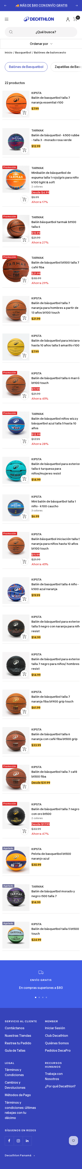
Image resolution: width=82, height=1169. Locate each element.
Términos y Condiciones (14, 1072)
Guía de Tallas (15, 1050)
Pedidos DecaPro (58, 1050)
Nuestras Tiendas (18, 1036)
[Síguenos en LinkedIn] (27, 1140)
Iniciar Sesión (55, 1028)
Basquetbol (23, 52)
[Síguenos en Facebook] (9, 1140)
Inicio (8, 52)
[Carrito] (75, 19)
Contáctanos (14, 1028)
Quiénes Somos (57, 1043)
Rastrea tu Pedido (18, 1043)
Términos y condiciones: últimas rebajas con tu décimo (20, 1110)
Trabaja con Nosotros (54, 1076)
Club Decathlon (56, 1036)
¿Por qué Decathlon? (60, 1086)
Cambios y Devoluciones (15, 1085)
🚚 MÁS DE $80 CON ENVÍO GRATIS (41, 5)
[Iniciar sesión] (67, 18)
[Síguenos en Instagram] (18, 1140)
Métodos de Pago (18, 1095)
